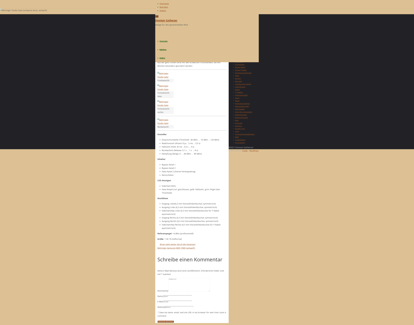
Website (161, 307)
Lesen (237, 98)
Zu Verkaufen (240, 143)
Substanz (238, 126)
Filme (237, 76)
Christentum (239, 65)
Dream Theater (241, 70)
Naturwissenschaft (242, 106)
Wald (237, 137)
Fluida (244, 151)
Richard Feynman (241, 118)
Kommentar (163, 290)
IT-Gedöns (239, 92)
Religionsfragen (241, 115)
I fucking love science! (243, 84)
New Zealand (240, 109)
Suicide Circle (240, 129)
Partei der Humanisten (243, 112)
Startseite (238, 123)
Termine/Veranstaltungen (244, 134)
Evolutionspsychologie (243, 73)
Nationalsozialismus (242, 104)
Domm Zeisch (240, 67)
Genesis (238, 79)
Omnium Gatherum (166, 20)
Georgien (238, 81)
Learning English (241, 95)
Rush (237, 120)
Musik (237, 101)
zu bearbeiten (240, 140)
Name (160, 296)
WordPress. (254, 151)
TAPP (237, 131)
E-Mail (160, 301)
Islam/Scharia (240, 87)
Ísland (237, 90)
